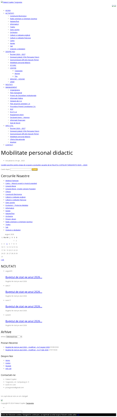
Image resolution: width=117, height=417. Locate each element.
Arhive (3, 337)
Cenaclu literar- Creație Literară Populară (20, 189)
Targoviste (30, 403)
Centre (7, 363)
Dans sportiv (10, 202)
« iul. (2, 260)
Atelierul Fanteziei (12, 181)
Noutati (8, 366)
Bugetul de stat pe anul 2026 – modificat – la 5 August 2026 (27, 347)
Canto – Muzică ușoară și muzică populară (21, 183)
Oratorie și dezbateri (13, 230)
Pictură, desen (10, 219)
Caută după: (5, 169)
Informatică (9, 208)
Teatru (7, 224)
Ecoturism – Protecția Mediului (16, 205)
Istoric (7, 360)
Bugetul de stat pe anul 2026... (23, 277)
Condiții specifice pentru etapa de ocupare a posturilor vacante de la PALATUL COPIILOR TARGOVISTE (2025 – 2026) (44, 165)
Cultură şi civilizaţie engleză (15, 197)
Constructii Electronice (13, 194)
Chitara (8, 192)
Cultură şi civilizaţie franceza (15, 200)
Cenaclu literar (10, 186)
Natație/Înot (10, 213)
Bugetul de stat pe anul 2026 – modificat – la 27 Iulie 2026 (26, 350)
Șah (6, 227)
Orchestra (9, 216)
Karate (7, 211)
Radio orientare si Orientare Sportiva (18, 222)
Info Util (8, 369)
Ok (78, 415)
